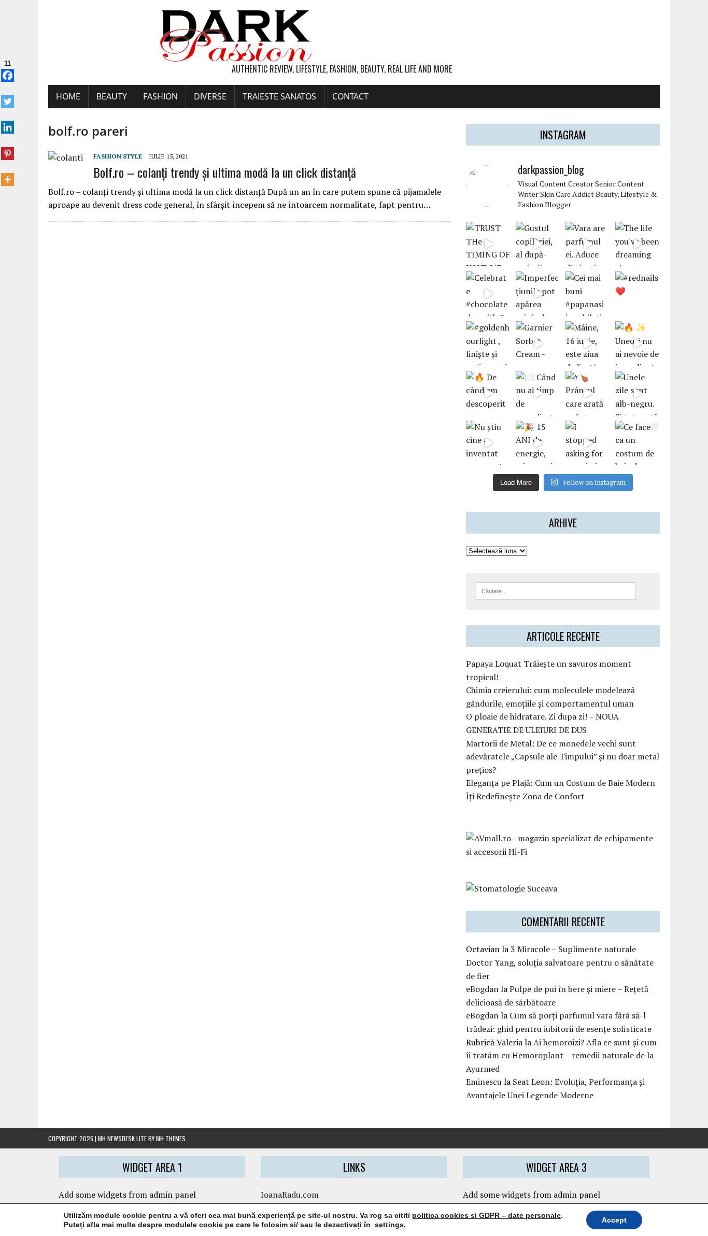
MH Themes (171, 1138)
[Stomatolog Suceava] (511, 888)
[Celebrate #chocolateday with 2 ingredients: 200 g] (488, 293)
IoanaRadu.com (290, 1194)
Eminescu (484, 1081)
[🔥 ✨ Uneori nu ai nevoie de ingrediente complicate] (637, 343)
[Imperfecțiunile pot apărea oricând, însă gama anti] (538, 293)
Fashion (160, 96)
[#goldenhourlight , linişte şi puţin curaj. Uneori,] (488, 343)
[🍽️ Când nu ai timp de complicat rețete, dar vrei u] (538, 393)
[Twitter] (7, 96)
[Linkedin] (7, 122)
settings (389, 1224)
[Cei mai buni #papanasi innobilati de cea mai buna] (587, 293)
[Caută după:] (556, 590)
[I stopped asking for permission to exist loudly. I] (587, 443)
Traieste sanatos (279, 96)
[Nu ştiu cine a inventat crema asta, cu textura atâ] (488, 443)
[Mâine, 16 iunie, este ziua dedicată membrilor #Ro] (587, 343)
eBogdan (482, 989)
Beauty (111, 96)
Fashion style (117, 156)
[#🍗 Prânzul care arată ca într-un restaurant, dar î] (587, 393)
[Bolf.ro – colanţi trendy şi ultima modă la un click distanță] (65, 157)
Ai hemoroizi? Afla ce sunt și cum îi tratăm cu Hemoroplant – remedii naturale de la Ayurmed (561, 1055)
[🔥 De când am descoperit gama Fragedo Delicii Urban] (488, 393)
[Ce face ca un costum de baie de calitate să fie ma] (637, 443)
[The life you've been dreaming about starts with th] (637, 244)
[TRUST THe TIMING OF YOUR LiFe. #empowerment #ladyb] (488, 244)
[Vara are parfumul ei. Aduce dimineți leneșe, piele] (587, 244)
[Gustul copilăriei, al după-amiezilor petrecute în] (538, 244)
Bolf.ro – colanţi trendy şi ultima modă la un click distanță (224, 172)
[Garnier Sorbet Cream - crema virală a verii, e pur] (538, 343)
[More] (7, 174)
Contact (350, 96)
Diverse (210, 96)
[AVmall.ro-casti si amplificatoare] (563, 851)
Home (68, 96)
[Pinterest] (7, 148)
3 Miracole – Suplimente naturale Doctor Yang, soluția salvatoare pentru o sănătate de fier (560, 962)
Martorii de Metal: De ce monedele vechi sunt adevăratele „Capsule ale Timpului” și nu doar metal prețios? (562, 756)
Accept (614, 1220)
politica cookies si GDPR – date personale (486, 1215)
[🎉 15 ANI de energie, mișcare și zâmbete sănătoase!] (538, 443)
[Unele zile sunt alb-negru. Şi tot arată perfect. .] (637, 393)
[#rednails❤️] (637, 293)
